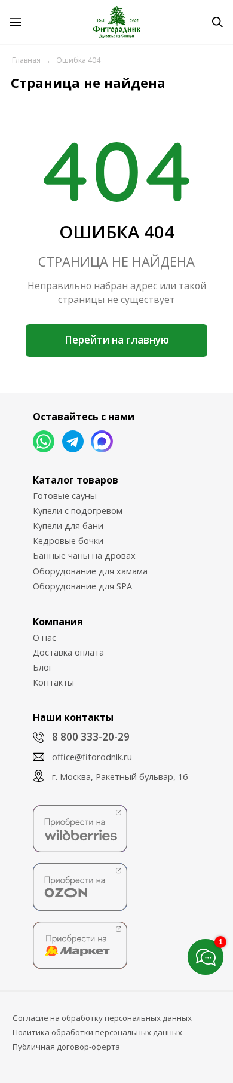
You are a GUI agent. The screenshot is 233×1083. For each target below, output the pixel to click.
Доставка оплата (68, 652)
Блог (43, 667)
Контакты (53, 682)
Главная (26, 60)
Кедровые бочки (68, 540)
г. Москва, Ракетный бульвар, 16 (120, 776)
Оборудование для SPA (82, 586)
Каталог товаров (75, 480)
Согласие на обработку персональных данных (102, 1017)
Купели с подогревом (77, 510)
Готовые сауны (65, 495)
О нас (44, 637)
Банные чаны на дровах (84, 555)
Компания (58, 621)
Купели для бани (68, 525)
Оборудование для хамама (90, 571)
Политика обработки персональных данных (97, 1032)
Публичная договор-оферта (66, 1046)
